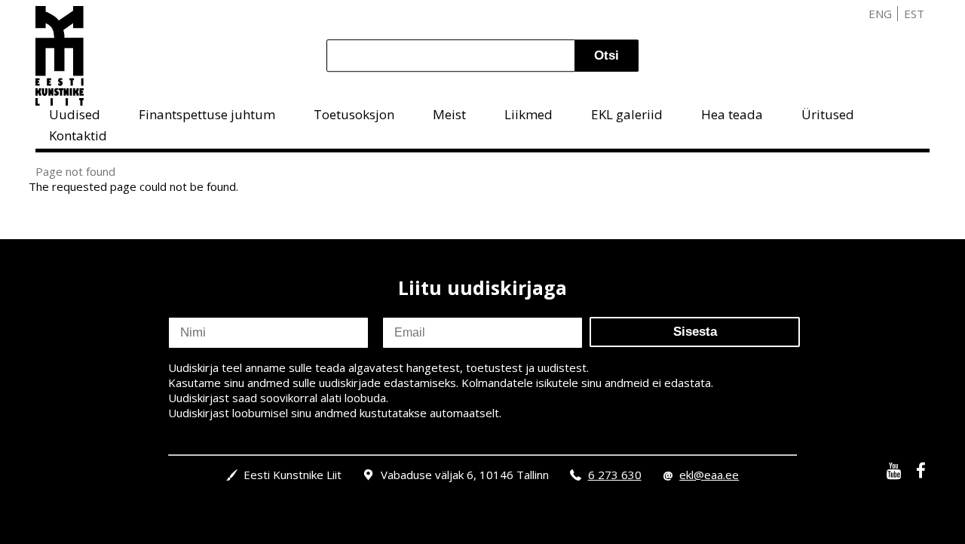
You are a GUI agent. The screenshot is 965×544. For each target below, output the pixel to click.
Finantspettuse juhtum (207, 114)
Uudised (74, 114)
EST (914, 13)
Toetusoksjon (354, 114)
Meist (449, 114)
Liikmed (528, 114)
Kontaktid (78, 135)
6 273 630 (615, 474)
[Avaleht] (59, 56)
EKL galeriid (627, 114)
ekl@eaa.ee (709, 474)
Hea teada (732, 114)
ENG (880, 13)
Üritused (827, 114)
